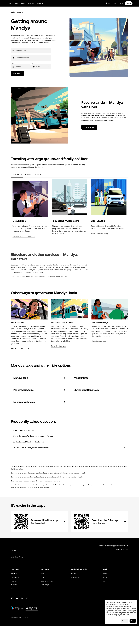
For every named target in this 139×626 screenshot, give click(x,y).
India (13, 12)
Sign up (128, 3)
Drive (23, 3)
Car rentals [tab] (37, 174)
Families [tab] (28, 174)
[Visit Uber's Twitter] (26, 598)
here (127, 615)
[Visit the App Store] (31, 608)
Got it (133, 621)
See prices (17, 73)
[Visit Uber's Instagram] (21, 598)
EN (109, 3)
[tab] (44, 174)
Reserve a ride (89, 127)
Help (114, 3)
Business (31, 3)
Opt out (124, 621)
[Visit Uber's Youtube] (17, 598)
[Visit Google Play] (17, 608)
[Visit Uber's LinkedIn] (12, 598)
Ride (16, 3)
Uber (9, 3)
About (39, 3)
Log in (121, 3)
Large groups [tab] (17, 174)
